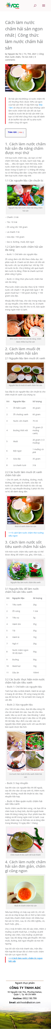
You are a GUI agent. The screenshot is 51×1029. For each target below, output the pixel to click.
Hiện (20, 132)
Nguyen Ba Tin (15, 54)
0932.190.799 (30, 998)
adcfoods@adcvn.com (28, 1002)
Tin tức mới (27, 56)
